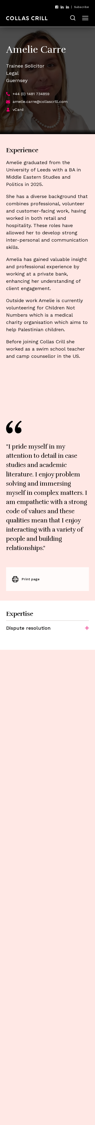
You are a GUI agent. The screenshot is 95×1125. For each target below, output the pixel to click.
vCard (18, 109)
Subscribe (81, 7)
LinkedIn (62, 7)
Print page (30, 579)
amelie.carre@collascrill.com (40, 101)
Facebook (56, 7)
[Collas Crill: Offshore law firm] (27, 18)
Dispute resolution (28, 628)
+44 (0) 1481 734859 (31, 94)
